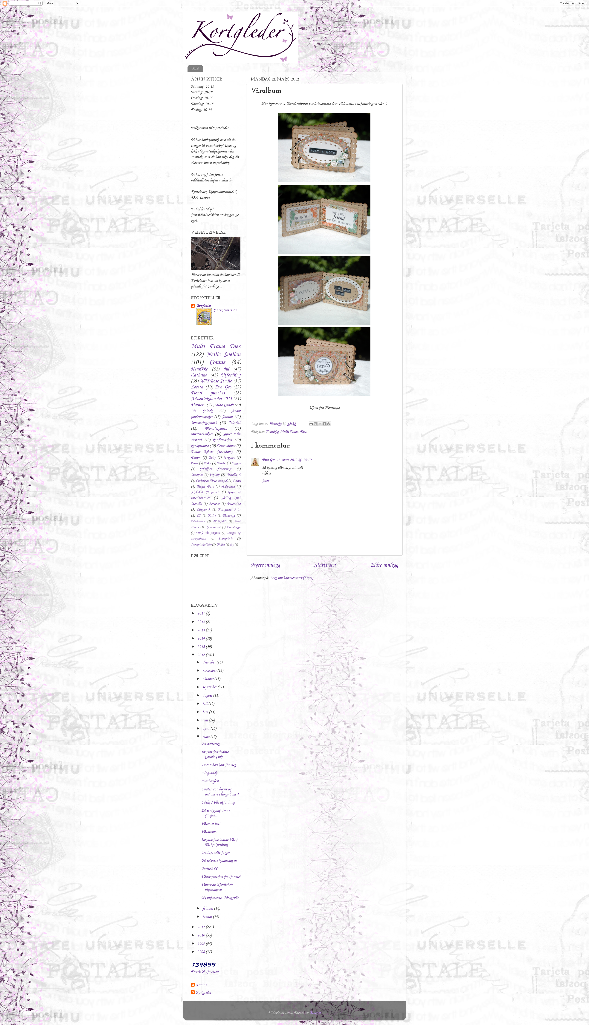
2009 (201, 944)
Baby (212, 458)
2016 (201, 622)
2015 (201, 630)
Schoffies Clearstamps (215, 469)
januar (207, 917)
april (206, 728)
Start (195, 68)
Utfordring (230, 375)
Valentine (233, 504)
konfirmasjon (222, 440)
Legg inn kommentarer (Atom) (291, 578)
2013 (201, 647)
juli (205, 704)
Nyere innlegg (265, 565)
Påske (212, 516)
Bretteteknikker (202, 434)
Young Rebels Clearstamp (212, 452)
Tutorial (234, 423)
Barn (194, 463)
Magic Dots (205, 487)
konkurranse (199, 446)
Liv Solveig (202, 411)
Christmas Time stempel (211, 481)
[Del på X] (320, 424)
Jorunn (227, 417)
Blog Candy (224, 405)
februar (208, 908)
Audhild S (233, 475)
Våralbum (208, 832)
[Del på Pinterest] (328, 424)
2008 (201, 952)
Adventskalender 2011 (211, 399)
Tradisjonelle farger (215, 852)
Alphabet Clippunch (205, 492)
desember (209, 662)
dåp (231, 544)
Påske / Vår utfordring (218, 802)
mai (205, 720)
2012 (201, 655)
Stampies (197, 475)
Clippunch (203, 510)
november (209, 671)
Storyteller (203, 306)
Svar (265, 481)
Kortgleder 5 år (229, 510)
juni (205, 712)
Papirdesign (233, 527)
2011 (201, 927)
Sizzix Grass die (225, 310)
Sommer (214, 504)
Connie (217, 362)
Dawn (195, 457)
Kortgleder (203, 993)
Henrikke (272, 432)
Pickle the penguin (208, 533)
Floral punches (208, 393)
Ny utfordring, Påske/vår (220, 898)
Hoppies (228, 458)
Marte (221, 463)
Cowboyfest (210, 781)
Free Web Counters (205, 972)
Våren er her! (210, 823)
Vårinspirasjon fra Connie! (220, 877)
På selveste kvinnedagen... (220, 860)
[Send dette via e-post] (311, 424)
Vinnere (198, 405)
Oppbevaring (212, 527)
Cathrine (199, 375)
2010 (201, 935)
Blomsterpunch (216, 428)
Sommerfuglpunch (204, 423)
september (209, 687)
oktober (208, 679)
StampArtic (226, 538)
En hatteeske (210, 744)
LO (198, 516)
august (207, 695)
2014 (201, 638)
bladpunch (228, 487)
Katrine (201, 985)
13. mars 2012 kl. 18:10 (294, 460)
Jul (226, 369)
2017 (201, 613)
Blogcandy (209, 773)
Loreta (197, 387)
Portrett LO (209, 869)
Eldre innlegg (384, 565)
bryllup (214, 475)
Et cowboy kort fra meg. (219, 765)
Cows (236, 481)
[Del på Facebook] (324, 424)
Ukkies (220, 544)
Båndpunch (198, 521)
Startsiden (325, 565)
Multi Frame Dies (293, 432)
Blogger (315, 1013)
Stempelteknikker (201, 544)
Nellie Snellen (223, 354)
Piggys (236, 463)
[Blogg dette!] (315, 424)
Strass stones (226, 446)
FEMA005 (219, 521)
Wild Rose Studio (215, 381)
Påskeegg (228, 516)
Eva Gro (268, 460)
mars (206, 737)
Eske (207, 463)
